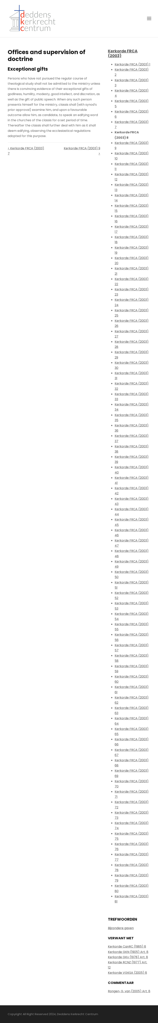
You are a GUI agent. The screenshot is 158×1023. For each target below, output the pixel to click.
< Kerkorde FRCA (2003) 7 (26, 151)
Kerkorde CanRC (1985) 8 (127, 946)
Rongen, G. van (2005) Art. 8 (129, 991)
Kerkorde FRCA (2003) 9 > (82, 151)
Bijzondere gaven (121, 928)
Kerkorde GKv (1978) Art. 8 (128, 957)
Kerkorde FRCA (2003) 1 (132, 64)
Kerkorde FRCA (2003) (123, 53)
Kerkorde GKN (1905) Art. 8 (128, 952)
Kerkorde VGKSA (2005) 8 (127, 972)
